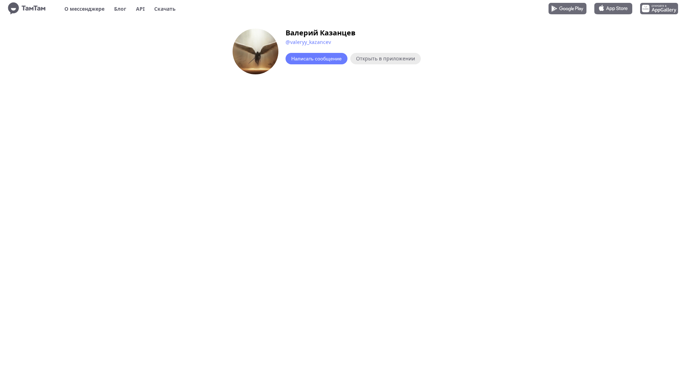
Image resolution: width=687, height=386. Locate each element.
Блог (120, 8)
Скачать (165, 8)
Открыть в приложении (385, 58)
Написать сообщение (316, 58)
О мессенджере (84, 8)
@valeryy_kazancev (308, 42)
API (140, 8)
